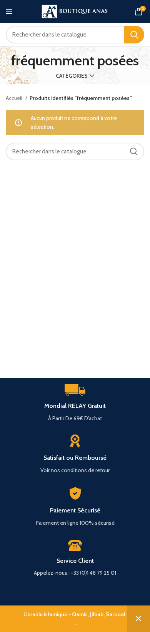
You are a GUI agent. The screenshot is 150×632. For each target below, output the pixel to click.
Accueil (14, 98)
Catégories (72, 75)
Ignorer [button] (138, 618)
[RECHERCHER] (134, 34)
